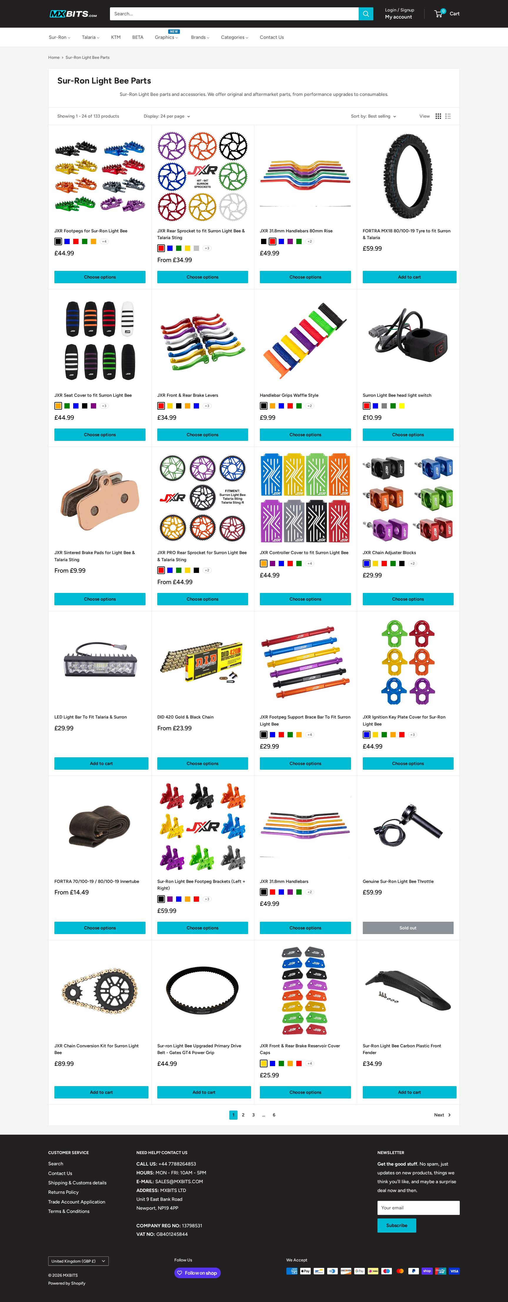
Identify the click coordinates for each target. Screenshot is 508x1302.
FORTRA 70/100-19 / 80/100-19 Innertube (96, 881)
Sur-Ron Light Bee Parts (88, 57)
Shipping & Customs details (77, 1183)
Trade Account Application (76, 1202)
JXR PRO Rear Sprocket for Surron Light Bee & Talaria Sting (202, 556)
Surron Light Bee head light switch (397, 395)
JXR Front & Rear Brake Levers (187, 395)
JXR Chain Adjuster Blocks (389, 552)
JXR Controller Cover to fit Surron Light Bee (304, 552)
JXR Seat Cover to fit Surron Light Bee (93, 395)
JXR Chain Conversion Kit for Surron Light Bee (96, 1049)
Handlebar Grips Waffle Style (289, 395)
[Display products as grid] (438, 116)
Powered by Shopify (67, 1283)
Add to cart (409, 277)
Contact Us (60, 1173)
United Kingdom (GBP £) (73, 1261)
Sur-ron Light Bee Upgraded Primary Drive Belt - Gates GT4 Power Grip (199, 1049)
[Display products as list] (448, 116)
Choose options (100, 277)
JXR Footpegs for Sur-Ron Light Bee (90, 231)
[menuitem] (59, 37)
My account (398, 17)
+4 (104, 241)
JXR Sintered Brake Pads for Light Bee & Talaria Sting (94, 556)
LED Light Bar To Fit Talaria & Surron (90, 717)
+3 (207, 248)
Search (55, 1163)
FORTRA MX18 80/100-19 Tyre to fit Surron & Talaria (406, 234)
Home (54, 57)
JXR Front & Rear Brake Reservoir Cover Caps (300, 1049)
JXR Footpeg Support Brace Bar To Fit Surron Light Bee (305, 720)
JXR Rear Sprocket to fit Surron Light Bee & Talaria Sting (201, 234)
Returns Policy (63, 1192)
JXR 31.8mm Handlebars (284, 881)
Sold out (408, 928)
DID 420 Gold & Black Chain (185, 717)
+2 (310, 241)
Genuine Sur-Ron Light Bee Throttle (398, 881)
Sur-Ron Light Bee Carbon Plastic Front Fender (402, 1049)
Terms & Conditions (68, 1211)
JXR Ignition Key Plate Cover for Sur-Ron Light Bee (404, 720)
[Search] (366, 13)
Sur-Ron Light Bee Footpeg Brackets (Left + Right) (201, 885)
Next (439, 1115)
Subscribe (396, 1225)
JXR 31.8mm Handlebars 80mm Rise (296, 231)
